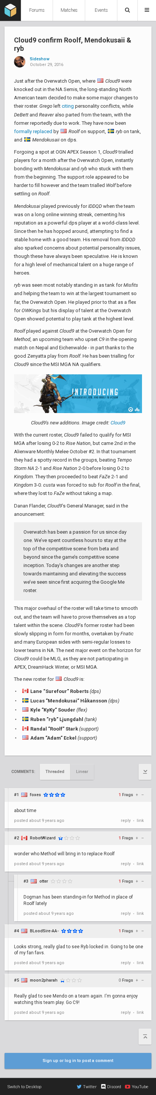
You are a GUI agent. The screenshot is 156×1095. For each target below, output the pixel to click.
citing (68, 106)
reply (126, 821)
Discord (114, 1086)
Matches (69, 10)
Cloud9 (118, 423)
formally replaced (33, 131)
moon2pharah (44, 980)
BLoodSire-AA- (44, 930)
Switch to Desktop (24, 1087)
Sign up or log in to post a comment (78, 1060)
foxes (35, 794)
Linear (82, 771)
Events (101, 10)
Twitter (90, 1086)
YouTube (140, 1086)
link (140, 821)
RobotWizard (43, 838)
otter (43, 881)
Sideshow (39, 59)
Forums (37, 10)
